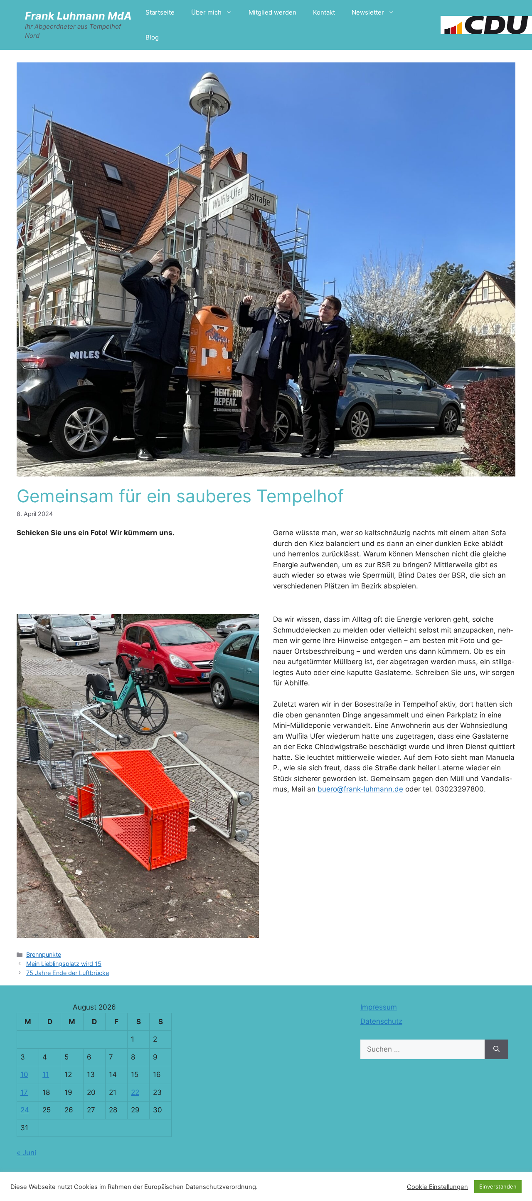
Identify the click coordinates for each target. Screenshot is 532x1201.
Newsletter (368, 12)
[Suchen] (496, 1050)
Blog (152, 37)
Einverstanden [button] (498, 1186)
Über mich (206, 12)
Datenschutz (381, 1021)
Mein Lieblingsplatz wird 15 (63, 963)
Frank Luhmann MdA (78, 16)
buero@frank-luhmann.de (360, 789)
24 (24, 1110)
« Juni (26, 1153)
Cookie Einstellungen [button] (437, 1187)
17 (24, 1092)
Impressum (378, 1007)
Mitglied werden (272, 12)
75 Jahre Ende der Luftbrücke (67, 972)
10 (24, 1074)
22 (135, 1092)
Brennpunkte (43, 954)
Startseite (160, 12)
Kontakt (324, 12)
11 (45, 1074)
